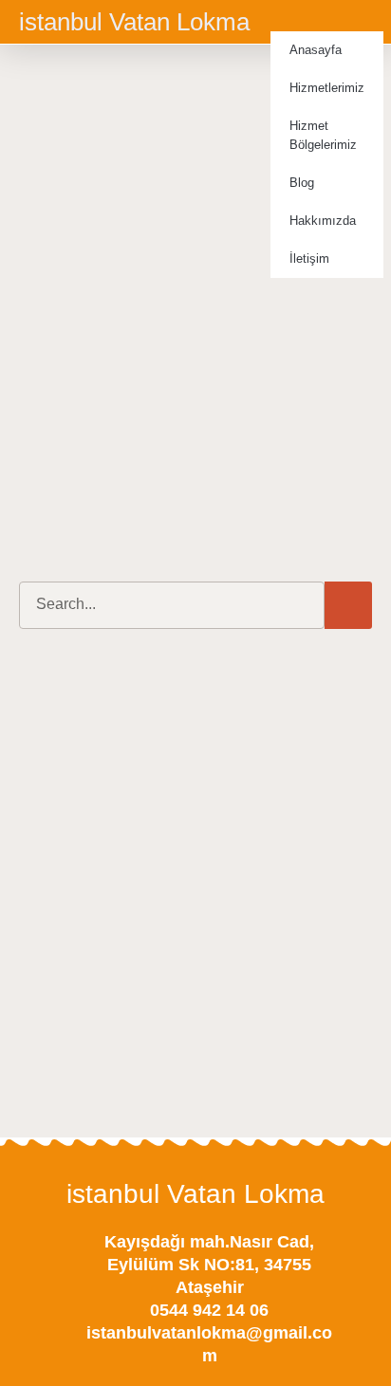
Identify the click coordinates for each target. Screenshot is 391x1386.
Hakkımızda (322, 220)
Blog (301, 183)
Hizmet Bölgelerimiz (323, 135)
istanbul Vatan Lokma (134, 22)
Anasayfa (315, 50)
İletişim (309, 258)
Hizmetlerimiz (326, 88)
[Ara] (348, 605)
